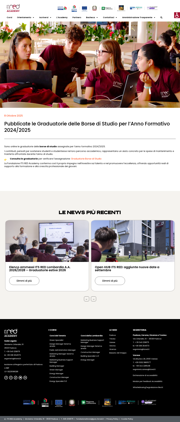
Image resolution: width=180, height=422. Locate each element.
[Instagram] (11, 377)
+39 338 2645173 (14, 355)
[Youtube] (20, 377)
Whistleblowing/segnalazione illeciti (148, 387)
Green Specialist (56, 340)
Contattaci (108, 17)
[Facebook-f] (6, 377)
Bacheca (90, 17)
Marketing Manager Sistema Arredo (62, 355)
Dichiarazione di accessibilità (145, 375)
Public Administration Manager (63, 350)
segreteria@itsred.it (12, 358)
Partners (76, 17)
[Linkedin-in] (25, 377)
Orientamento (24, 17)
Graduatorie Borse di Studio (86, 158)
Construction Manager (59, 377)
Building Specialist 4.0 (90, 356)
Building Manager (57, 366)
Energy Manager (56, 373)
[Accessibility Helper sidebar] (177, 15)
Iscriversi (43, 17)
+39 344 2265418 (143, 366)
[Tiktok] (15, 377)
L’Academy (62, 17)
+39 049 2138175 (13, 351)
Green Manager (56, 370)
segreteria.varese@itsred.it (144, 369)
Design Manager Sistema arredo (60, 345)
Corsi (9, 17)
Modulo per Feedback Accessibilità (147, 381)
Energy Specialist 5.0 (58, 381)
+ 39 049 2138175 (142, 342)
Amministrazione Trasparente (137, 17)
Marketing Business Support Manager (61, 361)
